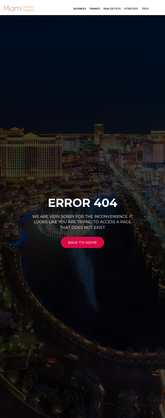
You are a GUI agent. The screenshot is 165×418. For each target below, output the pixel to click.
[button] (157, 8)
